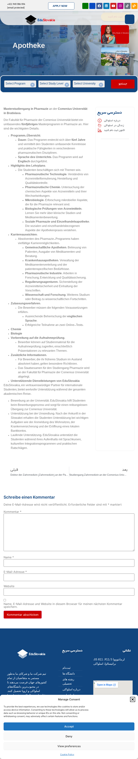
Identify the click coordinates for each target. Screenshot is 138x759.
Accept (69, 726)
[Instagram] (120, 6)
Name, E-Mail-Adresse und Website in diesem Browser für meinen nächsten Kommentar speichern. (63, 605)
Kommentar (12, 511)
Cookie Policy (67, 754)
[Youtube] (113, 6)
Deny (69, 736)
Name (9, 557)
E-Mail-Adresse (15, 571)
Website (9, 586)
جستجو (123, 84)
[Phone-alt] (85, 6)
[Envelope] (92, 6)
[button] (132, 699)
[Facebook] (99, 6)
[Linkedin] (106, 6)
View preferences (69, 746)
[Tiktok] (127, 6)
